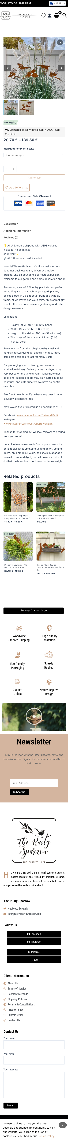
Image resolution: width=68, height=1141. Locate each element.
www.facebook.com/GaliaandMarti (37, 415)
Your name (8, 1038)
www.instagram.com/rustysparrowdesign (28, 423)
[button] (64, 15)
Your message (10, 1069)
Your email (8, 1054)
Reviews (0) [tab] (10, 237)
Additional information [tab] (17, 230)
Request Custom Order (34, 610)
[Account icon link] (49, 15)
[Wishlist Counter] (43, 15)
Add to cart (34, 177)
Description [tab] (10, 224)
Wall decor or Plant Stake (18, 148)
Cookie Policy (45, 1136)
